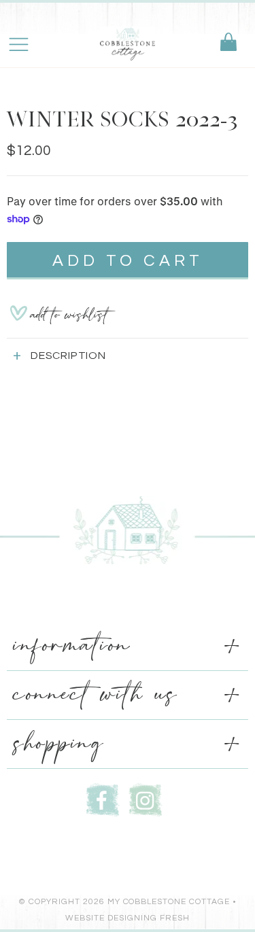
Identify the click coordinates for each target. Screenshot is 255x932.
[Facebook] (103, 798)
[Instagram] (146, 798)
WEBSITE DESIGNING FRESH (127, 918)
